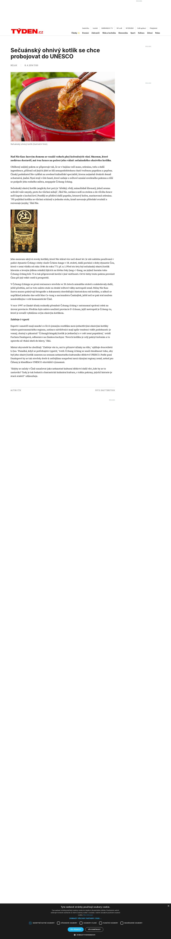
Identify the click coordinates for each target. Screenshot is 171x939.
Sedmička (85, 28)
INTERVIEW (130, 28)
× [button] (168, 906)
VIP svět (119, 28)
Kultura (141, 33)
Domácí (85, 33)
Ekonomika (123, 33)
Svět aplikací (141, 28)
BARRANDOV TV (107, 28)
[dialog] (85, 921)
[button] (85, 918)
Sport (133, 33)
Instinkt (95, 28)
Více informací (88, 915)
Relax (157, 33)
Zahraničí (96, 33)
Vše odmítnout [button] (94, 929)
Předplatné (153, 28)
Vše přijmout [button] (75, 929)
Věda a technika (109, 33)
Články (74, 33)
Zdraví (150, 33)
